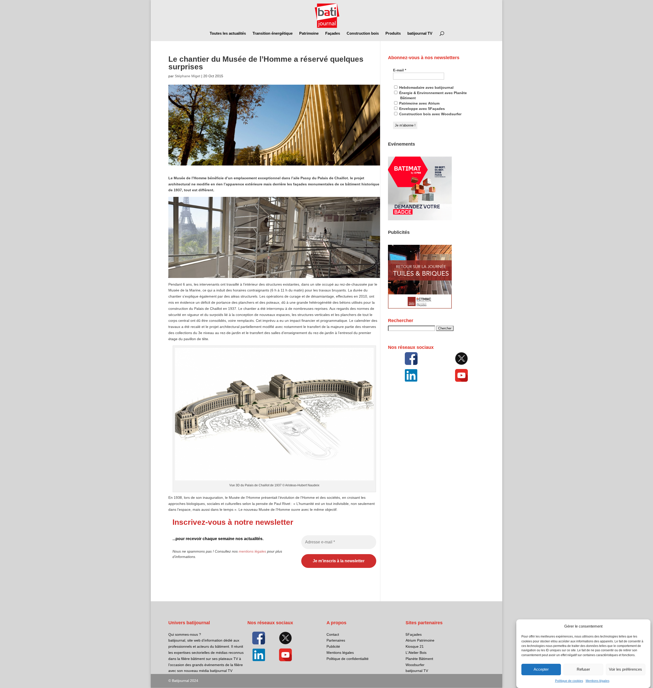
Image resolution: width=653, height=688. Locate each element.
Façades (332, 33)
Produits (393, 33)
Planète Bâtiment (419, 659)
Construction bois (363, 33)
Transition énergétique (273, 33)
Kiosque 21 (415, 646)
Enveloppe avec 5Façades (421, 109)
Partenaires (335, 640)
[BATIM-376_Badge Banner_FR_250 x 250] (420, 219)
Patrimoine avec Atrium (418, 103)
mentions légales (252, 551)
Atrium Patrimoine (420, 640)
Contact (332, 634)
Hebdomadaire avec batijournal (426, 87)
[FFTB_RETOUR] (420, 307)
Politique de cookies (569, 681)
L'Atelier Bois (416, 653)
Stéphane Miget (187, 76)
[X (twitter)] (461, 358)
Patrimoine (309, 33)
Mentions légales (597, 681)
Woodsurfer (415, 665)
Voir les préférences (625, 669)
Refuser (583, 669)
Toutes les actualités (228, 33)
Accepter (541, 669)
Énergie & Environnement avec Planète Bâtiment (432, 95)
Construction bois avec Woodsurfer (429, 114)
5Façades (414, 634)
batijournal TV (419, 33)
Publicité (333, 646)
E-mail (399, 70)
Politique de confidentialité (347, 659)
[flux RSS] (411, 358)
